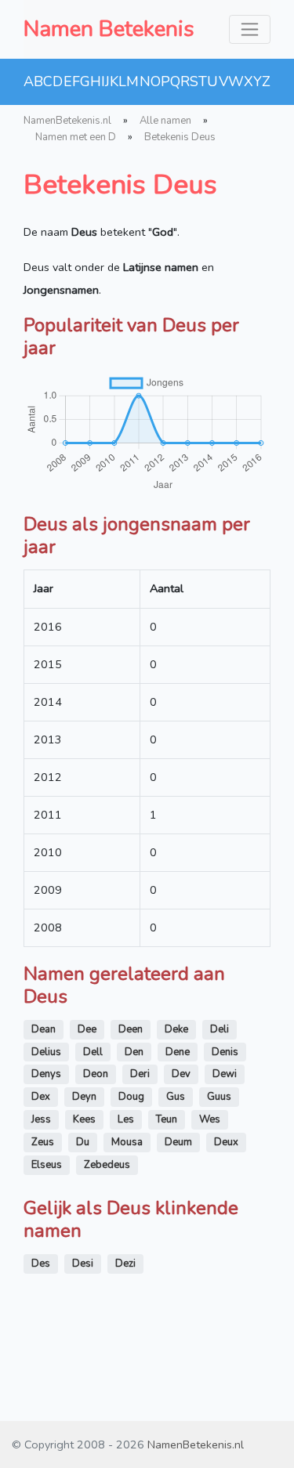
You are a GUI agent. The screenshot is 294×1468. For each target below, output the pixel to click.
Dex (40, 1097)
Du (82, 1142)
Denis (225, 1052)
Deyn (84, 1097)
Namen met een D (75, 137)
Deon (95, 1074)
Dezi (125, 1263)
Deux (226, 1142)
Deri (140, 1074)
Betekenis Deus (180, 137)
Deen (130, 1029)
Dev (181, 1074)
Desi (82, 1263)
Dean (43, 1029)
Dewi (224, 1074)
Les (126, 1119)
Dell (93, 1052)
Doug (131, 1097)
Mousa (127, 1142)
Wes (209, 1119)
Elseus (46, 1165)
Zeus (42, 1142)
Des (40, 1263)
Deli (219, 1029)
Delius (46, 1052)
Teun (166, 1119)
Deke (176, 1029)
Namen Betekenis (109, 29)
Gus (175, 1097)
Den (134, 1052)
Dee (87, 1029)
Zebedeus (107, 1165)
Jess (41, 1119)
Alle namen (165, 121)
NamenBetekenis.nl (67, 121)
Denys (46, 1074)
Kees (84, 1119)
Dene (177, 1052)
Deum (178, 1142)
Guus (219, 1097)
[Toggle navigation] (249, 29)
